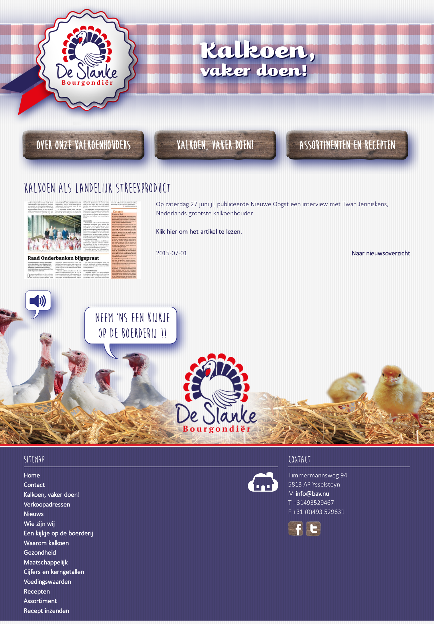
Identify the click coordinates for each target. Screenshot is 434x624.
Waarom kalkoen (46, 543)
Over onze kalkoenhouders (83, 145)
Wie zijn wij (39, 523)
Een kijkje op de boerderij (58, 533)
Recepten (37, 591)
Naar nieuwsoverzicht (381, 253)
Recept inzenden (46, 610)
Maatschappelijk (46, 562)
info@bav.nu (312, 493)
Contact (34, 484)
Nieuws (34, 514)
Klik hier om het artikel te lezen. (200, 231)
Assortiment (40, 601)
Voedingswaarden (47, 581)
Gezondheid (40, 552)
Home (32, 475)
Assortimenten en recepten (347, 145)
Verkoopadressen (47, 504)
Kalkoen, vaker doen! (215, 145)
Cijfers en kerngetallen (54, 571)
